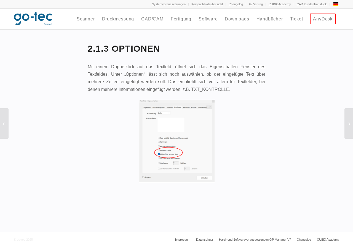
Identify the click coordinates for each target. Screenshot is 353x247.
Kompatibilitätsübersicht (207, 4)
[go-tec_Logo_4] (33, 19)
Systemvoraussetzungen (169, 4)
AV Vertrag (256, 4)
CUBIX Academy (280, 4)
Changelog (236, 4)
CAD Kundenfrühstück (312, 4)
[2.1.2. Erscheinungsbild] (4, 123)
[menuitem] (169, 4)
